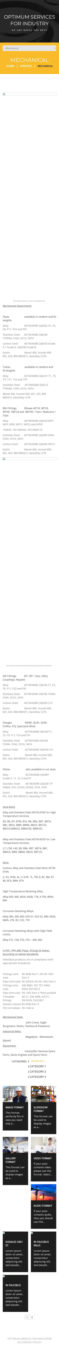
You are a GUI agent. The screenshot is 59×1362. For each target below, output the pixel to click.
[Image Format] (15, 1094)
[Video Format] (43, 1145)
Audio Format (43, 1205)
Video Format (43, 1158)
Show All (38, 1061)
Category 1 (38, 1066)
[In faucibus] (15, 1277)
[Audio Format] (43, 1192)
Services (26, 66)
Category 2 (38, 1071)
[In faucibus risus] (43, 1233)
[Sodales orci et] (15, 1233)
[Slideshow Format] (43, 1094)
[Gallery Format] (15, 1145)
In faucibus (13, 1285)
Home (10, 66)
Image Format (14, 1107)
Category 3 (38, 1077)
